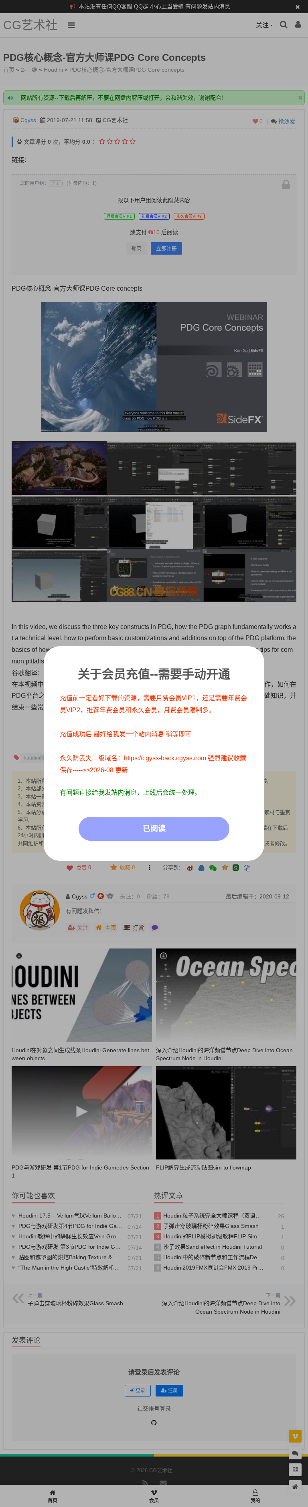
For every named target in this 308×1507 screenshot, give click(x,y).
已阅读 (154, 828)
